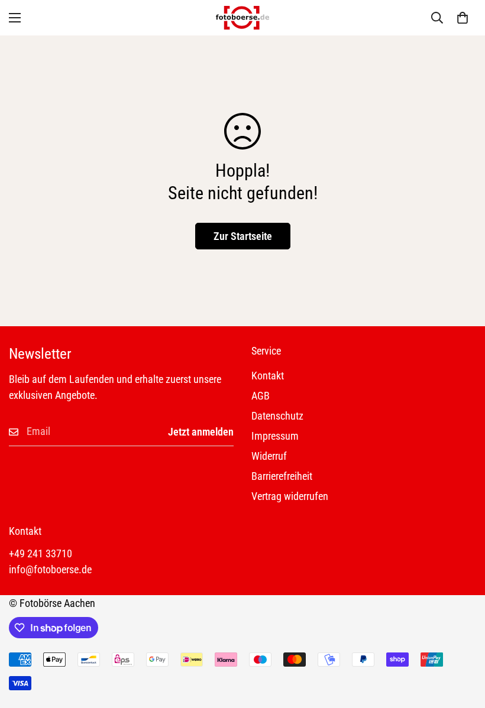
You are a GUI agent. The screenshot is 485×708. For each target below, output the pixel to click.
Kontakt (267, 375)
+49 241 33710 (40, 553)
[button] (462, 17)
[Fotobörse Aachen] (242, 17)
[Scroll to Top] (462, 643)
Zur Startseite (243, 236)
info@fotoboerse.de (50, 569)
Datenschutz (277, 416)
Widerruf (269, 456)
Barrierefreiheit (281, 476)
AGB (260, 395)
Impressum (275, 436)
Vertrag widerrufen (289, 496)
